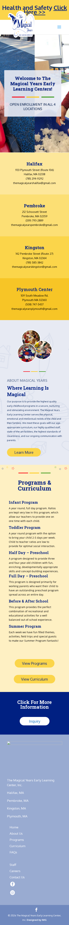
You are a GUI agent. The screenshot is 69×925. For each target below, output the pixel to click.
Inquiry (34, 721)
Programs (17, 840)
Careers (15, 871)
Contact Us (17, 877)
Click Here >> (45, 10)
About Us (16, 833)
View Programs (34, 663)
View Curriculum (34, 679)
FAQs (13, 852)
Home (14, 827)
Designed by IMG (37, 919)
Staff (13, 865)
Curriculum (17, 846)
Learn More (23, 452)
